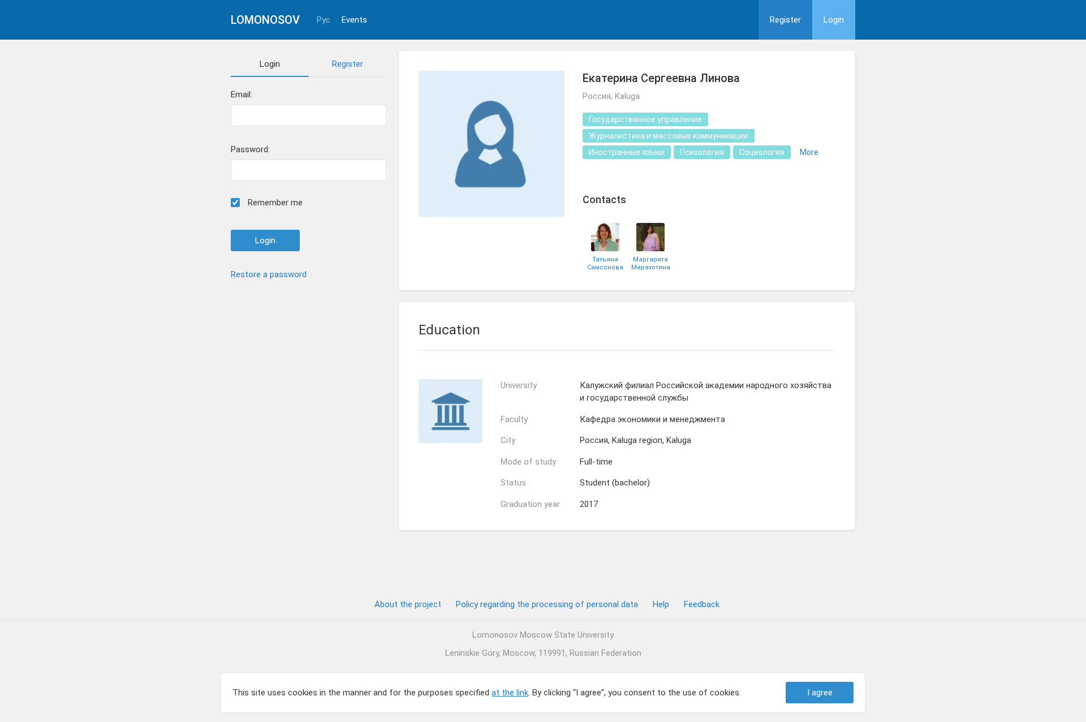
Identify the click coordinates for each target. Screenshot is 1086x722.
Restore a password (269, 274)
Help (661, 604)
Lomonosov (265, 19)
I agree (820, 692)
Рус (323, 20)
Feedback (701, 604)
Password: (250, 149)
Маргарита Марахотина (650, 263)
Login (834, 20)
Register (785, 20)
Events (354, 20)
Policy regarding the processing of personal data (547, 604)
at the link (510, 692)
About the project (407, 604)
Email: (241, 95)
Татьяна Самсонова (605, 263)
